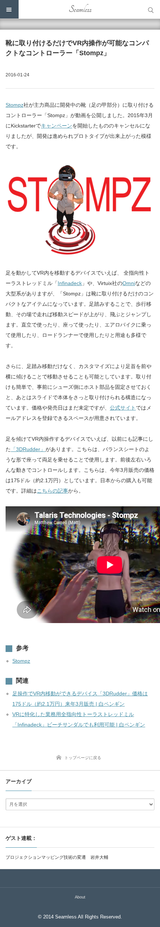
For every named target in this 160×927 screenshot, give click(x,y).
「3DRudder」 (28, 449)
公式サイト (123, 408)
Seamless (80, 9)
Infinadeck (70, 283)
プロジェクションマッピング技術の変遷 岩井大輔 (57, 857)
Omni (128, 283)
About (80, 897)
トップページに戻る (82, 757)
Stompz (14, 105)
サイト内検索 (150, 9)
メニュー (9, 9)
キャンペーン (56, 126)
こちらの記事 (52, 491)
